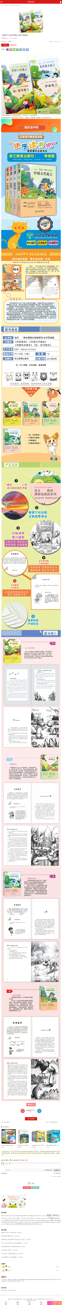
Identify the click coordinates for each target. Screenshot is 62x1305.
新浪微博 (17, 1160)
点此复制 (25, 115)
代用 (28, 1215)
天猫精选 (10, 41)
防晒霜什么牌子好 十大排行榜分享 (8, 1232)
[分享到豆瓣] (20, 49)
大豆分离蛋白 (38, 1218)
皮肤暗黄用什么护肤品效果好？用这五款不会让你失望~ (13, 1239)
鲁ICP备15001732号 (31, 1300)
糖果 (54, 1220)
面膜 (8, 1224)
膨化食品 (22, 1222)
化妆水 (6, 1218)
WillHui (4, 41)
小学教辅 (52, 1218)
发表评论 (57, 1170)
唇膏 (33, 1218)
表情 (7, 1170)
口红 (11, 1218)
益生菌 (48, 1220)
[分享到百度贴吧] (24, 49)
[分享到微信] (14, 49)
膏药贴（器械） (15, 1222)
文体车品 (6, 5)
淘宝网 (23, 1160)
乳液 (23, 1215)
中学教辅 (18, 1215)
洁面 (13, 1220)
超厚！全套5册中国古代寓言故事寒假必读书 (11, 1145)
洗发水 (18, 1220)
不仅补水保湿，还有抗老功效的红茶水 (9, 1253)
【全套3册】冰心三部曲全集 (23, 1145)
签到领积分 (27, 1187)
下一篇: (53, 1122)
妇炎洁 (45, 1218)
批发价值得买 (42, 1299)
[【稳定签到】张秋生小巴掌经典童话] (38, 1136)
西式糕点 (49, 1222)
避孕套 (54, 1222)
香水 (40, 1224)
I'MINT (3, 1215)
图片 (9, 1170)
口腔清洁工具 (27, 1218)
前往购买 (32, 1118)
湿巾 (29, 1220)
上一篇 (46, 1122)
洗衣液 (24, 1220)
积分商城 (35, 1187)
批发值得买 (31, 2)
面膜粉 (13, 1224)
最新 (54, 1173)
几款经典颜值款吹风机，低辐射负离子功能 (10, 1246)
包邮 (53, 1215)
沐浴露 (7, 1220)
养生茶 (40, 1215)
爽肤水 (34, 1220)
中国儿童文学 (7, 1122)
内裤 (44, 1215)
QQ (12, 1160)
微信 (8, 1160)
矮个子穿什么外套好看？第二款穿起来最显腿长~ (11, 1243)
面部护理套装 (21, 1224)
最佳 (59, 1173)
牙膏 (43, 1220)
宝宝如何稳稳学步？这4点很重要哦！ (9, 1257)
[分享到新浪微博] (10, 49)
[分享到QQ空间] (17, 49)
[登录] (61, 2)
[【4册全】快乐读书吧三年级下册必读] (31, 20)
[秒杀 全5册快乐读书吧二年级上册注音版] (53, 1136)
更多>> (26, 1160)
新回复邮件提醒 (48, 1170)
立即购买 (5, 45)
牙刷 (39, 1220)
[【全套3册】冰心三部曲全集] (24, 1136)
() (32, 1104)
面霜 (35, 1224)
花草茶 (42, 1222)
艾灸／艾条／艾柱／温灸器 (32, 1222)
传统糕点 (34, 1215)
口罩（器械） (18, 1218)
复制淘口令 (13, 45)
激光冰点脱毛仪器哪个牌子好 (7, 1236)
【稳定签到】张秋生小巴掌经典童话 (39, 1145)
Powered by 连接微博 (56, 1176)
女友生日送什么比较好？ (6, 1250)
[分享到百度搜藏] (27, 49)
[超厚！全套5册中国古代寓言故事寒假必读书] (9, 1136)
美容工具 (8, 1222)
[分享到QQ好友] (7, 49)
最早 (57, 1173)
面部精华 (29, 1224)
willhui (8, 1270)
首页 (2, 5)
